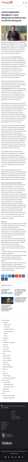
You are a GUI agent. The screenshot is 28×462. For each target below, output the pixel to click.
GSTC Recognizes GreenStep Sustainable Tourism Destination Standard (7, 291)
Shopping (5, 373)
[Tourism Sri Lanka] (7, 2)
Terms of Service (15, 416)
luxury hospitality (12, 72)
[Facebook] (2, 276)
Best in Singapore (6, 380)
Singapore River (7, 355)
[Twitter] (6, 276)
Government (6, 349)
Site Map (3, 429)
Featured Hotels (7, 382)
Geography (5, 338)
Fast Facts (6, 327)
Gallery (3, 393)
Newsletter (3, 422)
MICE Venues (6, 391)
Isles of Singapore (7, 360)
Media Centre (4, 425)
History (5, 340)
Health (5, 333)
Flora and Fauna (7, 351)
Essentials (5, 322)
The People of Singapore (9, 342)
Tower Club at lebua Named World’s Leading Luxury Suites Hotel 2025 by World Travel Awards (6, 308)
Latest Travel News (10, 8)
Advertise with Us (5, 424)
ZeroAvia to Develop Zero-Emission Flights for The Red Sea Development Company (20, 292)
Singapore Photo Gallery (9, 395)
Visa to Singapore (8, 331)
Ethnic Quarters (6, 358)
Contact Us (14, 411)
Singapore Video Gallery (9, 397)
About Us (13, 415)
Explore (3, 353)
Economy (5, 344)
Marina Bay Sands (8, 384)
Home (3, 8)
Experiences (5, 369)
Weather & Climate (9, 329)
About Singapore (6, 320)
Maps (5, 336)
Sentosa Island (6, 364)
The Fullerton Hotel (9, 386)
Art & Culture (6, 347)
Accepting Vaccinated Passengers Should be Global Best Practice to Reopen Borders (21, 299)
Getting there (7, 324)
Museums (5, 362)
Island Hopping (6, 375)
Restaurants (6, 389)
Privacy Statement (15, 418)
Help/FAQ (3, 427)
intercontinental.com (6, 216)
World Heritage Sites (8, 366)
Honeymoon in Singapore (9, 378)
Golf (4, 371)
